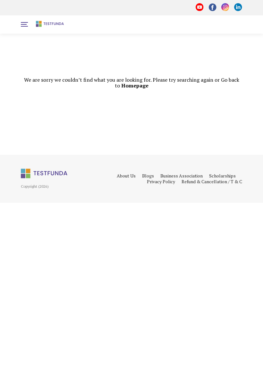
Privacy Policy (161, 182)
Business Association (181, 176)
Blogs (148, 176)
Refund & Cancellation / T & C (212, 182)
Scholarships (222, 176)
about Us (126, 176)
